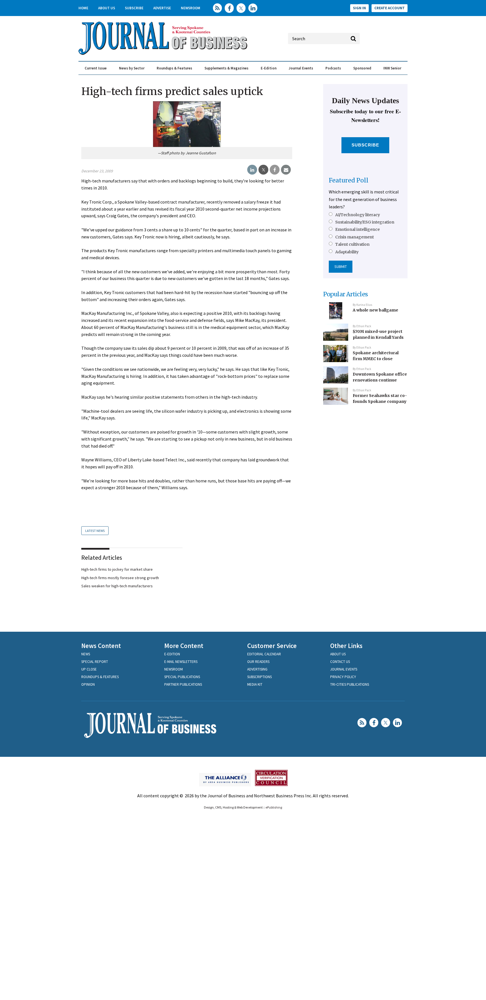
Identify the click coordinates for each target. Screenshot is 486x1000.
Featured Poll (348, 180)
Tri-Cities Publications (349, 684)
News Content (101, 646)
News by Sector (132, 68)
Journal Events (301, 68)
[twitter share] (263, 170)
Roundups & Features (174, 68)
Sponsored (362, 68)
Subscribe (134, 8)
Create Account (389, 8)
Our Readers (258, 661)
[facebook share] (275, 170)
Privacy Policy (343, 676)
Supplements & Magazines (226, 68)
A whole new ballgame (375, 310)
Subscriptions (259, 676)
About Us (106, 8)
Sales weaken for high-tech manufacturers (117, 585)
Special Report (94, 661)
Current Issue (96, 68)
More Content (183, 646)
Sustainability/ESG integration (364, 222)
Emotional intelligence (357, 229)
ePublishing (274, 807)
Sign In (359, 8)
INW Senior (392, 68)
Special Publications (182, 676)
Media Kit (254, 684)
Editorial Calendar (264, 654)
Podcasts (333, 68)
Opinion (88, 684)
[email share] (286, 170)
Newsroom (190, 8)
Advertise (162, 8)
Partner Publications (183, 684)
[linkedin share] (252, 170)
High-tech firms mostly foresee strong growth (120, 577)
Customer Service (272, 646)
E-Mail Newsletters (180, 661)
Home (83, 8)
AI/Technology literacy (357, 214)
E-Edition (268, 68)
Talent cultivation (352, 244)
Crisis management (354, 237)
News (85, 654)
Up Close (89, 669)
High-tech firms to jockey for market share (117, 569)
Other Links (346, 646)
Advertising (257, 669)
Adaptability (347, 251)
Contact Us (340, 661)
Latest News (95, 531)
